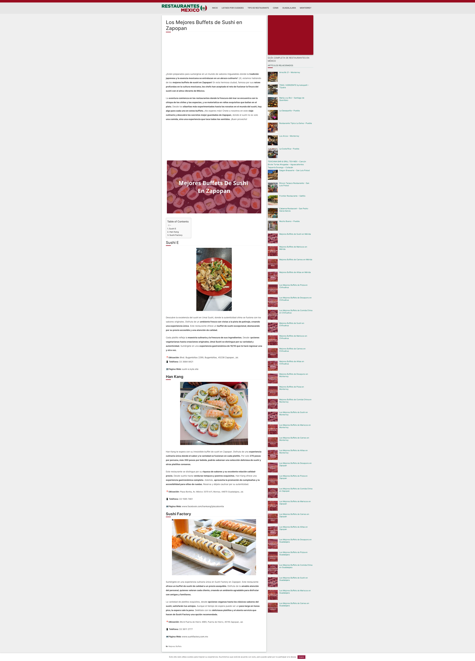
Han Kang (174, 232)
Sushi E (172, 228)
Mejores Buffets (175, 646)
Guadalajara (289, 8)
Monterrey (305, 8)
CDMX (275, 8)
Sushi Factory (175, 235)
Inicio (215, 8)
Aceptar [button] (301, 657)
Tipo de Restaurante (258, 8)
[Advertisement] (214, 53)
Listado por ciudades (233, 8)
